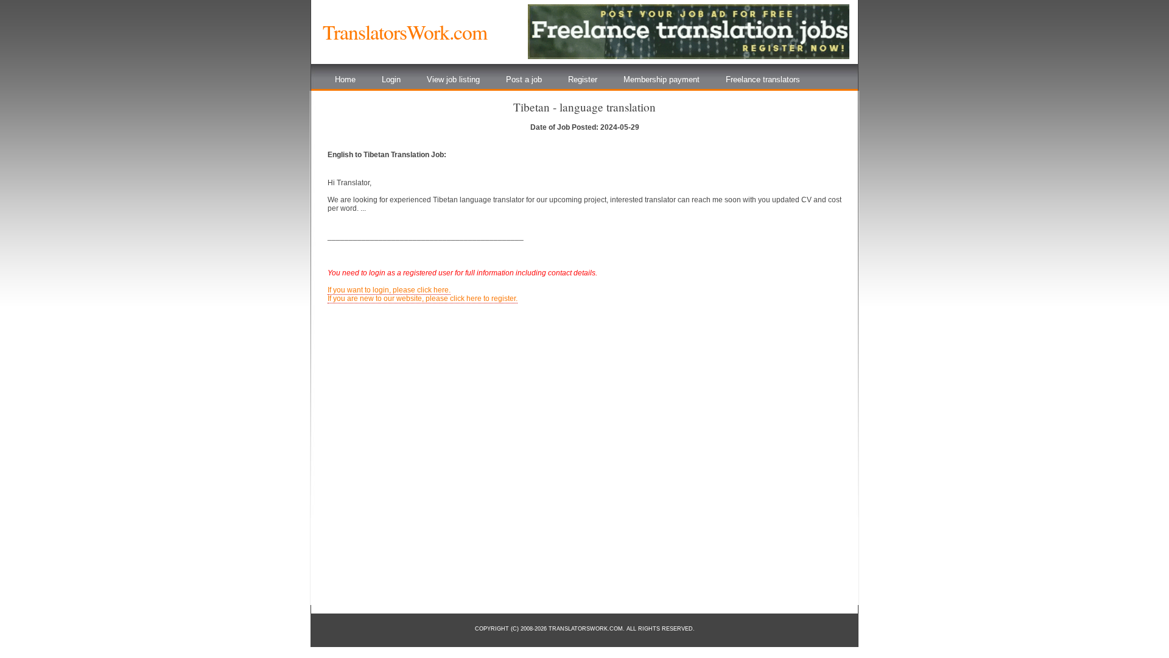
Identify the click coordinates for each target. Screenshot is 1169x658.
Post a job (524, 79)
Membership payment (661, 79)
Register (582, 79)
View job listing (453, 79)
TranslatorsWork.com (405, 31)
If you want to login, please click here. (389, 290)
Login (391, 79)
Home (345, 79)
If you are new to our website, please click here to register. (423, 298)
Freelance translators (763, 79)
